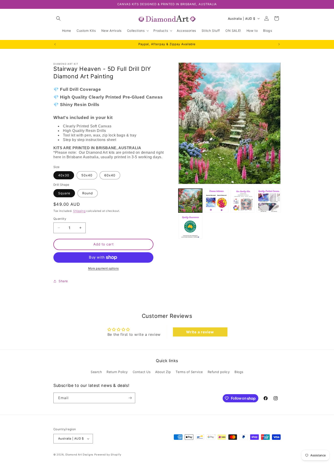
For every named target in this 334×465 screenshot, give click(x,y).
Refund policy (219, 372)
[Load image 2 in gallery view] (216, 201)
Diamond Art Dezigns (79, 454)
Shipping (79, 211)
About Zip (163, 372)
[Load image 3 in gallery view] (242, 201)
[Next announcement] (279, 44)
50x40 (86, 175)
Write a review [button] (200, 332)
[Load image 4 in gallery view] (269, 201)
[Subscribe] (130, 398)
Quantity (59, 218)
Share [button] (63, 281)
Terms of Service (189, 372)
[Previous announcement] (55, 44)
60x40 (109, 175)
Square (64, 193)
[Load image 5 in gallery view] (190, 227)
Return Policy (117, 372)
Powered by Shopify (107, 454)
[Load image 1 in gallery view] (190, 201)
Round (87, 193)
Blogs (238, 372)
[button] (58, 18)
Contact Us (142, 372)
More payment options (103, 268)
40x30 (63, 175)
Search (96, 372)
